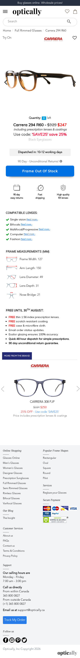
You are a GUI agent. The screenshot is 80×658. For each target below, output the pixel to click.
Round (46, 473)
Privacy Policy (10, 556)
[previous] (6, 82)
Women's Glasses (13, 468)
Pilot (45, 478)
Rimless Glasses (12, 493)
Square (47, 468)
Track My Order (14, 620)
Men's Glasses (11, 463)
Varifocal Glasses (12, 503)
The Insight (9, 518)
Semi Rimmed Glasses (15, 488)
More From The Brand (17, 355)
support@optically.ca (31, 610)
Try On (7, 37)
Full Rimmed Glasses (28, 30)
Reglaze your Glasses (55, 493)
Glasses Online (11, 458)
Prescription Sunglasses (16, 478)
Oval (45, 463)
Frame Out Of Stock (40, 171)
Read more (31, 219)
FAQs (6, 541)
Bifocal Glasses (11, 498)
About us (8, 536)
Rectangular (49, 458)
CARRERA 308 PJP (42, 402)
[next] (74, 82)
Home (7, 30)
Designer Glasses (12, 473)
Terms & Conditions (14, 551)
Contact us (9, 546)
